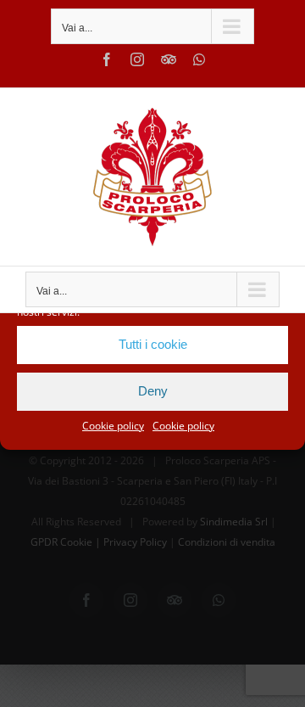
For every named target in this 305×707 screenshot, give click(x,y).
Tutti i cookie (153, 344)
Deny (153, 391)
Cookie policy (113, 425)
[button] (279, 279)
